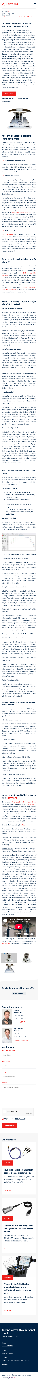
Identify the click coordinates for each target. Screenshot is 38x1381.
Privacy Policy (20, 1119)
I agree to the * (15, 1119)
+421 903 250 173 (22, 99)
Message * (5, 1083)
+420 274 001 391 (8, 99)
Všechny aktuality (6, 15)
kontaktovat (6, 943)
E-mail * (4, 1072)
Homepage (5, 11)
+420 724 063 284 (20, 1036)
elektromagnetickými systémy (21, 212)
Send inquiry (9, 1125)
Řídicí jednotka (7, 234)
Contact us (9, 94)
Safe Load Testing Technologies (24, 802)
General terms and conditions (21, 1375)
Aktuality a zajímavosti (8, 13)
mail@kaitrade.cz (7, 101)
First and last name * (9, 1050)
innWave (31, 804)
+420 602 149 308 (20, 1018)
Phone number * (7, 1061)
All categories (18, 993)
